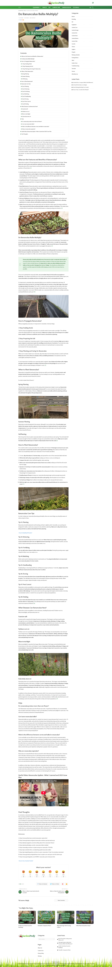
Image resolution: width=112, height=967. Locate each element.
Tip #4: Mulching (25, 94)
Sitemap (40, 956)
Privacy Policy (41, 953)
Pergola (73, 52)
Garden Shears (75, 38)
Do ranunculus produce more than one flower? (32, 121)
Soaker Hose (74, 63)
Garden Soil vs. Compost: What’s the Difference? (83, 82)
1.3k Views (21, 17)
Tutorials (74, 68)
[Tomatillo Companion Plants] (46, 917)
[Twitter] (20, 20)
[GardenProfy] (56, 2)
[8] (34, 603)
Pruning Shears (75, 57)
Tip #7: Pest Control (26, 101)
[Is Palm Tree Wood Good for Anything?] (27, 917)
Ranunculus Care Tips (26, 83)
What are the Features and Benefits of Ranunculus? (32, 56)
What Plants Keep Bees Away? (83, 925)
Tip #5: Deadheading (26, 96)
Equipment (74, 24)
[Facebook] (19, 20)
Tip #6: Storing (25, 99)
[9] (57, 698)
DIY (72, 22)
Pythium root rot (25, 111)
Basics (73, 16)
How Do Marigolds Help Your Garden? (81, 87)
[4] (34, 292)
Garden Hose (75, 35)
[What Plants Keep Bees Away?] (85, 917)
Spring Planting (25, 73)
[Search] (93, 7)
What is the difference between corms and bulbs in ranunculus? (35, 126)
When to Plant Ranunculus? (27, 71)
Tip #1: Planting (25, 86)
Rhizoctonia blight (26, 114)
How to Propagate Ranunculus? (28, 61)
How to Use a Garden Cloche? (26, 861)
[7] (23, 484)
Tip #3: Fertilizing (26, 91)
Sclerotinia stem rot (26, 116)
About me (40, 947)
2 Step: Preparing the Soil (27, 66)
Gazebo (73, 44)
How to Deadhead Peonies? (25, 533)
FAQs (22, 119)
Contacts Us (40, 950)
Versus (73, 71)
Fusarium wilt (25, 109)
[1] (31, 168)
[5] (45, 365)
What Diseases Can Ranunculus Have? (29, 106)
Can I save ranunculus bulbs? (28, 124)
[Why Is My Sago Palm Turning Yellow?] (65, 917)
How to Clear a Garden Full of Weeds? (81, 89)
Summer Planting (25, 76)
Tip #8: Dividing (25, 104)
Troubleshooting (75, 65)
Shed (73, 60)
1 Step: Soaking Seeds (27, 63)
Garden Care (74, 27)
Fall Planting (24, 78)
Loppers (73, 49)
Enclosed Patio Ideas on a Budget (80, 84)
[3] (52, 246)
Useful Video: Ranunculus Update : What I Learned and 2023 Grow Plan (36, 131)
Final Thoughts (24, 134)
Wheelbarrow (75, 74)
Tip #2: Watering (25, 89)
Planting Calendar (76, 55)
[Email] (23, 20)
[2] (62, 208)
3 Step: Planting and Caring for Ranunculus (31, 68)
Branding (74, 19)
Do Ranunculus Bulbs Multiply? (27, 58)
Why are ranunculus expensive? (28, 129)
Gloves (73, 46)
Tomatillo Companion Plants (44, 925)
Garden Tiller (75, 41)
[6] (57, 440)
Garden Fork (74, 33)
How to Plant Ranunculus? (27, 81)
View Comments (61, 900)
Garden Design (75, 30)
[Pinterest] (22, 20)
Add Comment (32, 17)
